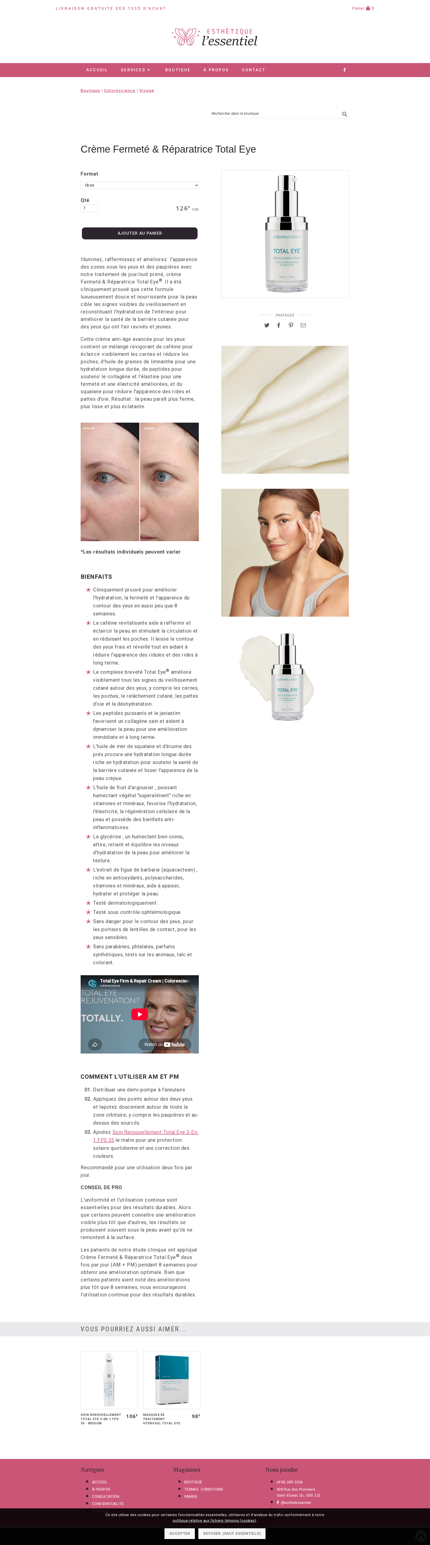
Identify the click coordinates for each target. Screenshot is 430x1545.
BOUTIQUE (193, 1482)
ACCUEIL (100, 1482)
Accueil (97, 70)
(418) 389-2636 (290, 1482)
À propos (216, 70)
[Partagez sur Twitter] (268, 327)
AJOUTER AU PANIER (140, 233)
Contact (254, 70)
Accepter (180, 1533)
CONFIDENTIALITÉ (108, 1504)
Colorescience (119, 90)
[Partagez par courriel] (303, 327)
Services (134, 70)
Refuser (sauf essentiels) (232, 1533)
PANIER (190, 1496)
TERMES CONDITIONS (203, 1489)
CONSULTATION (105, 1496)
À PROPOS (101, 1489)
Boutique (178, 70)
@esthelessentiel (295, 1502)
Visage (146, 90)
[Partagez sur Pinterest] (293, 327)
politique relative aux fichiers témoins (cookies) (214, 1520)
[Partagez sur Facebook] (280, 327)
